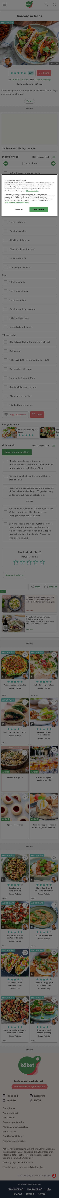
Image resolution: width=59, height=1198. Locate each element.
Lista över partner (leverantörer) (17, 202)
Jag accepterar (39, 209)
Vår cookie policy (32, 191)
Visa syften (19, 209)
